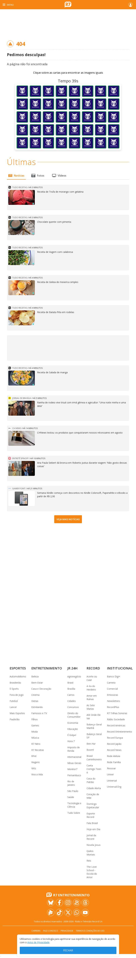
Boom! (90, 749)
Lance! (13, 707)
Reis (89, 860)
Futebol (14, 701)
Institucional (120, 668)
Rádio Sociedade (116, 719)
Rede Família (114, 762)
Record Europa (115, 737)
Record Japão (114, 743)
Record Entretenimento (119, 731)
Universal (112, 780)
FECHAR (68, 950)
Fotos (40, 175)
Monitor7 (72, 769)
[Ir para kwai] (76, 902)
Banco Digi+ (113, 676)
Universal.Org (114, 786)
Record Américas (116, 725)
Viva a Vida (37, 774)
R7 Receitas (37, 750)
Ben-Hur (91, 743)
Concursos (73, 707)
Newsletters (113, 701)
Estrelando (37, 707)
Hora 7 (71, 741)
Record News (114, 750)
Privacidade (67, 930)
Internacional (74, 756)
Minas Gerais (74, 763)
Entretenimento (46, 668)
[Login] (130, 4)
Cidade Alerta (94, 788)
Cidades (71, 701)
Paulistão (15, 719)
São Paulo (72, 791)
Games (35, 725)
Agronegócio (74, 676)
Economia (72, 722)
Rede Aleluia (113, 756)
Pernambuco (74, 775)
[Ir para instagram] (68, 902)
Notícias (19, 175)
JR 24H (72, 668)
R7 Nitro (35, 743)
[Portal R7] (68, 4)
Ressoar (111, 768)
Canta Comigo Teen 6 (94, 769)
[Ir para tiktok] (59, 912)
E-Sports (14, 688)
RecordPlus (113, 707)
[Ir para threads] (85, 902)
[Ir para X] (68, 912)
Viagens (35, 762)
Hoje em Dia (93, 829)
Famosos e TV (39, 713)
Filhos (34, 719)
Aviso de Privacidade (38, 942)
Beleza (35, 676)
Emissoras (112, 694)
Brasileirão (15, 682)
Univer (110, 774)
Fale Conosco (50, 930)
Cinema (35, 694)
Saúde (70, 797)
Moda (34, 731)
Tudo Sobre (73, 812)
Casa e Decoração (41, 688)
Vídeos (62, 175)
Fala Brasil (92, 823)
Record (93, 668)
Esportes (18, 668)
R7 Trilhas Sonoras (117, 713)
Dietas (34, 701)
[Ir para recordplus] (50, 912)
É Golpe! (71, 735)
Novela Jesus (94, 844)
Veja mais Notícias (68, 519)
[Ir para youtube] (85, 912)
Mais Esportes (17, 713)
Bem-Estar (37, 682)
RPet (33, 756)
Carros (70, 694)
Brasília (71, 688)
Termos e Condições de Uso (90, 930)
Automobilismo (18, 676)
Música (35, 737)
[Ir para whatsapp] (76, 912)
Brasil (70, 682)
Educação (72, 728)
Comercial (112, 688)
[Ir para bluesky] (50, 902)
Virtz (33, 768)
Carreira (111, 682)
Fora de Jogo (17, 694)
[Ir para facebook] (59, 902)
